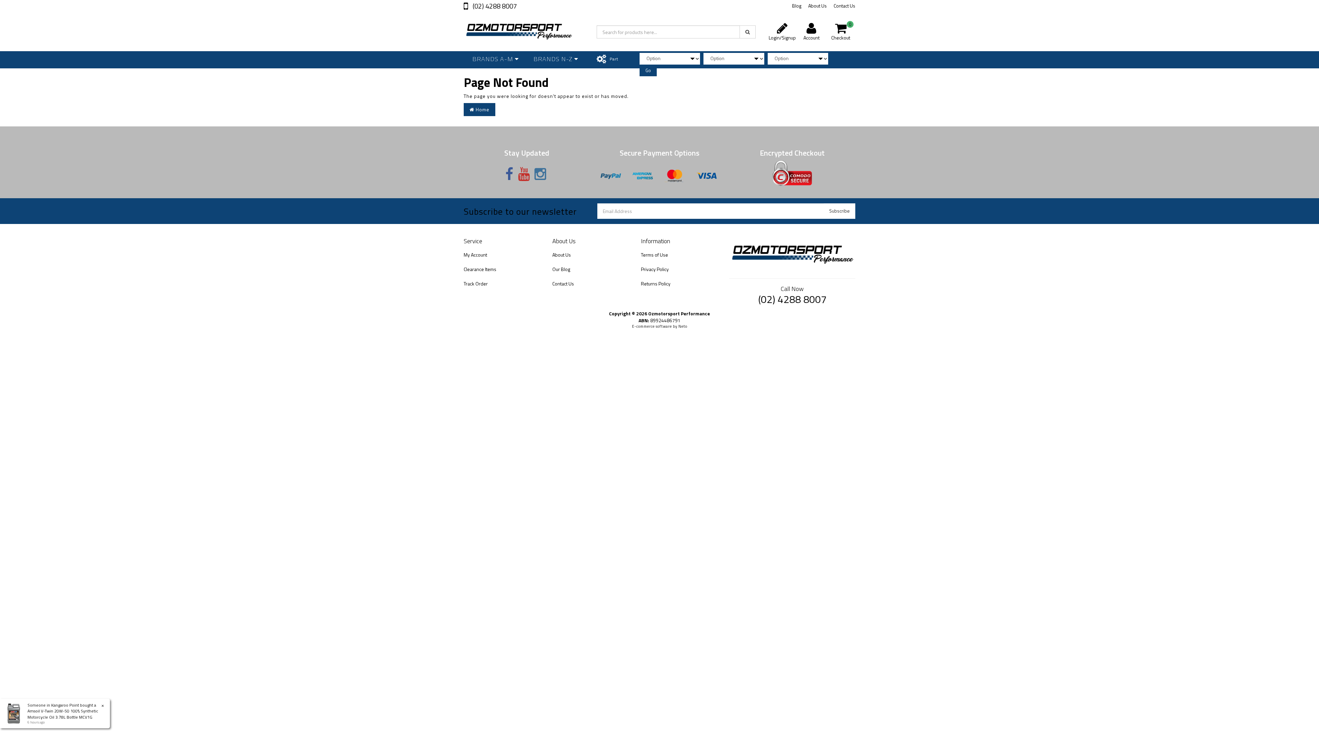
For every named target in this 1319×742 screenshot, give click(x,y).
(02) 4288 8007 (494, 6)
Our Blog (561, 269)
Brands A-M (493, 59)
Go (648, 70)
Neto (682, 326)
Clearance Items (480, 269)
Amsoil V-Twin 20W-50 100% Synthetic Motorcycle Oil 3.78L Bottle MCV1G (62, 714)
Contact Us (844, 5)
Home (481, 109)
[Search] (748, 31)
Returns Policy (655, 283)
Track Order (476, 283)
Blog (796, 5)
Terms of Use (654, 254)
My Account (475, 254)
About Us (817, 5)
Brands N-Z (553, 59)
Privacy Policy (655, 269)
